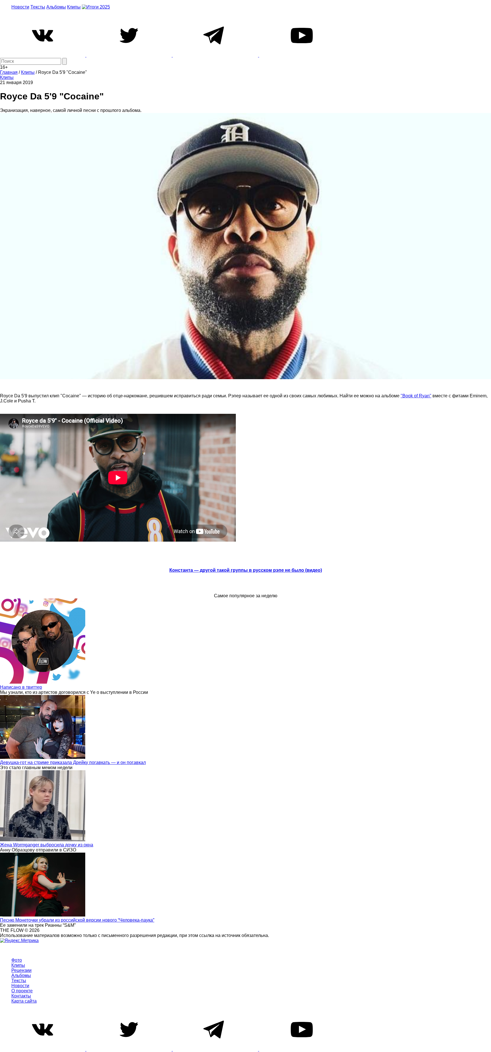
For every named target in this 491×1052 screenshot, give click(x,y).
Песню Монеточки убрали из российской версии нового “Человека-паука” (77, 920)
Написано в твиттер (21, 687)
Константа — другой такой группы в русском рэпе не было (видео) (245, 570)
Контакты (21, 995)
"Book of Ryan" (416, 395)
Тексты (37, 7)
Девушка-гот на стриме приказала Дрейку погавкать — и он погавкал (73, 762)
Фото (16, 960)
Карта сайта (24, 1001)
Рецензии (21, 970)
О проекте (22, 990)
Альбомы (56, 7)
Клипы (74, 7)
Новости (20, 7)
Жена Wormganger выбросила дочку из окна (46, 844)
